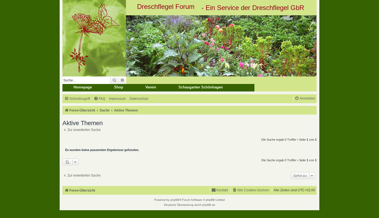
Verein (150, 87)
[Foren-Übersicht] (189, 46)
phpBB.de (208, 204)
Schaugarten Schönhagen (200, 87)
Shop (118, 87)
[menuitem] (99, 99)
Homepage (83, 87)
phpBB (174, 199)
